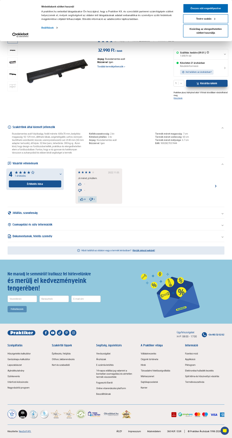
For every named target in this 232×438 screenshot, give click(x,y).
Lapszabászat (15, 365)
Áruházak (101, 359)
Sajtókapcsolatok (149, 382)
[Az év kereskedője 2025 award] (126, 414)
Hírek (143, 365)
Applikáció (190, 359)
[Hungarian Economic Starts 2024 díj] (12, 414)
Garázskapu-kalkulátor (19, 359)
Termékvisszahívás (194, 382)
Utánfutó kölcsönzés (18, 382)
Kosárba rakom (208, 83)
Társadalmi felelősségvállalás (155, 370)
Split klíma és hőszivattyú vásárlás (202, 376)
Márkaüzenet (147, 376)
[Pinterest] (66, 333)
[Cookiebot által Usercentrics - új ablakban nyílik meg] (20, 35)
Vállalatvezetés (148, 353)
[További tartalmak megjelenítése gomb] (13, 109)
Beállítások (47, 27)
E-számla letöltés (105, 365)
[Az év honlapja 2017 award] (69, 414)
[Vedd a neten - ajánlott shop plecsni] (94, 414)
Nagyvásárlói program (19, 387)
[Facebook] (46, 333)
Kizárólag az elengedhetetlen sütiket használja (206, 31)
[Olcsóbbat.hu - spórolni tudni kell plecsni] (111, 414)
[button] (207, 54)
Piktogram (190, 365)
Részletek (178, 98)
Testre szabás (203, 18)
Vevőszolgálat (103, 353)
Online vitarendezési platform (111, 388)
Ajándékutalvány (16, 370)
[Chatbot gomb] (225, 431)
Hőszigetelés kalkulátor (19, 353)
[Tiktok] (59, 333)
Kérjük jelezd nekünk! (144, 250)
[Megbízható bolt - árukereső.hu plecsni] (81, 414)
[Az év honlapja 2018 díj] (33, 414)
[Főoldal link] (21, 332)
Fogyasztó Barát (104, 382)
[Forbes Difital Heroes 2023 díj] (22, 414)
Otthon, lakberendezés (63, 359)
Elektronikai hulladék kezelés (199, 370)
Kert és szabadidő (61, 365)
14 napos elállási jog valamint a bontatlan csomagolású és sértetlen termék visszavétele (114, 373)
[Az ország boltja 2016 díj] (56, 414)
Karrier (144, 387)
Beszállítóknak (103, 394)
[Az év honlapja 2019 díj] (44, 414)
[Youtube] (53, 333)
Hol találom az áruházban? (199, 72)
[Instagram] (73, 333)
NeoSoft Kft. (25, 431)
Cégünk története (149, 359)
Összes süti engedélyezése (205, 8)
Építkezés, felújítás (61, 353)
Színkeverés (14, 376)
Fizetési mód (191, 353)
